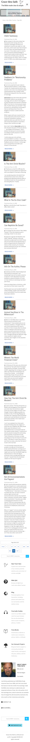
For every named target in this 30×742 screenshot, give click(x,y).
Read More (9, 28)
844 (28, 546)
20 (15, 546)
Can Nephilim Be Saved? (14, 225)
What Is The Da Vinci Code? (15, 200)
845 (10, 551)
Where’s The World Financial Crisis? (11, 358)
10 (11, 546)
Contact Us (7, 702)
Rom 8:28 (17, 126)
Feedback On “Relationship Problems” (15, 78)
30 (18, 546)
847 (17, 551)
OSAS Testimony (10, 36)
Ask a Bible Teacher (11, 20)
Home (4, 20)
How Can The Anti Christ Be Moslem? (15, 399)
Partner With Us (15, 725)
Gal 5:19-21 (7, 97)
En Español (6, 708)
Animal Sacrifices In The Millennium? (14, 313)
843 (24, 546)
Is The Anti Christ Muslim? (14, 164)
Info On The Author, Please (15, 266)
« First (2, 546)
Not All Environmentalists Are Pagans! (14, 478)
